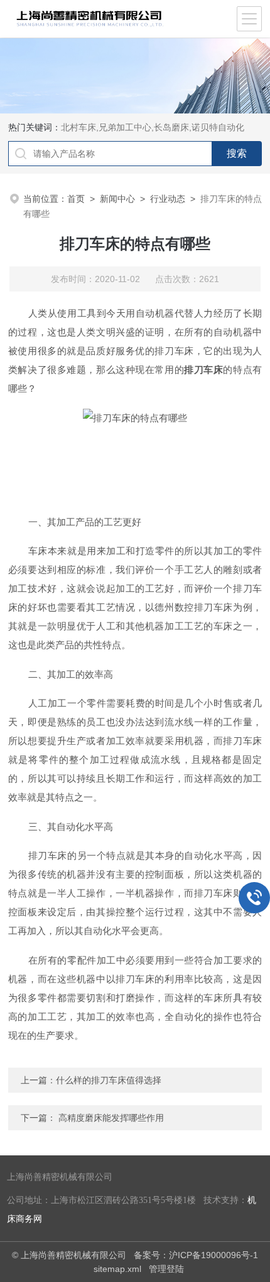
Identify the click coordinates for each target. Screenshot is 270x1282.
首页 (76, 199)
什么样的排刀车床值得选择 (108, 1080)
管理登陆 (166, 1269)
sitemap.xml (117, 1269)
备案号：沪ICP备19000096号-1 (196, 1255)
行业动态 (167, 199)
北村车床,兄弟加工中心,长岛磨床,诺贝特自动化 (152, 127)
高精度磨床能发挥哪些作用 (111, 1118)
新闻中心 (117, 199)
